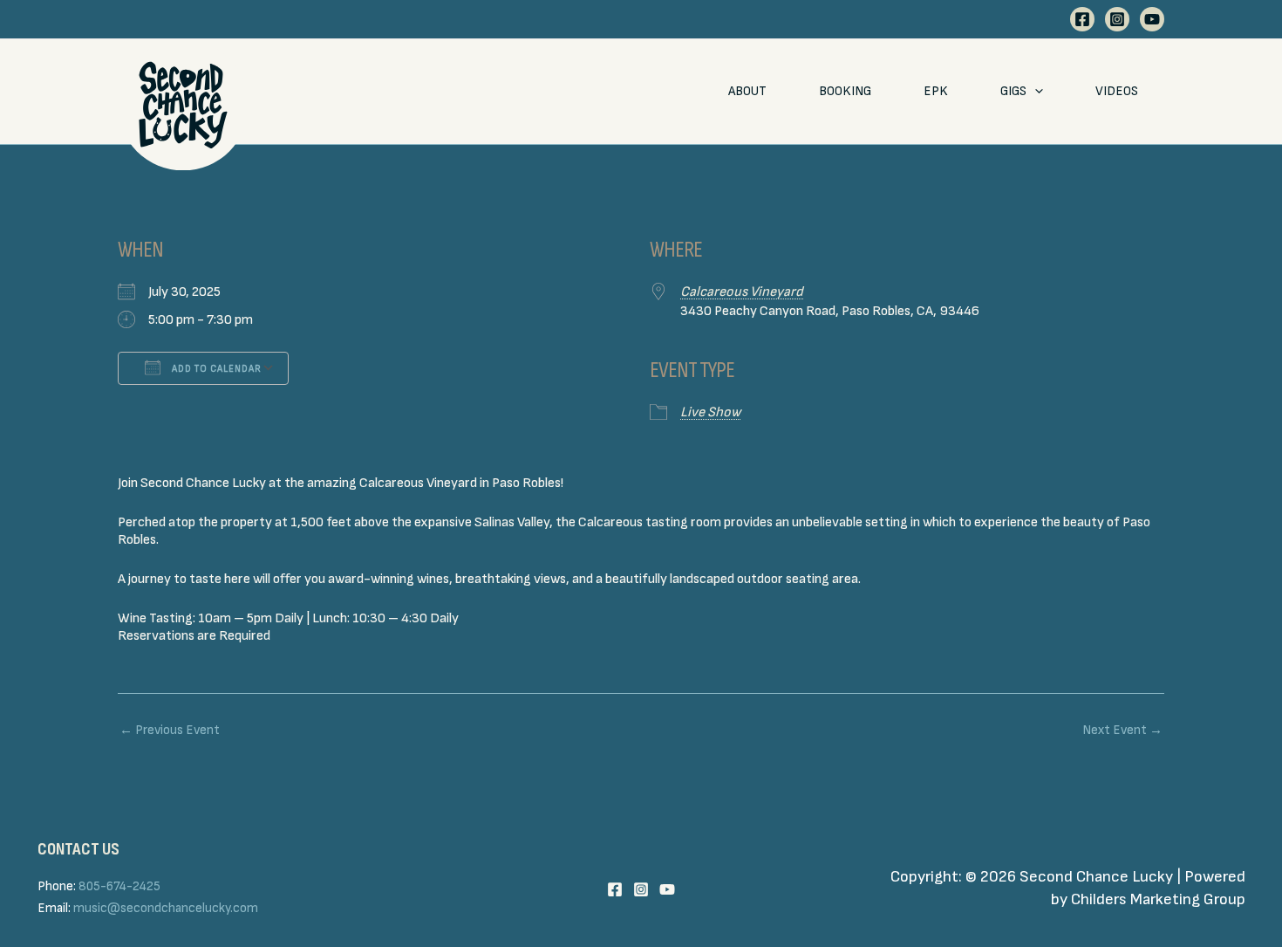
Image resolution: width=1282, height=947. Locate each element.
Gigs (1013, 91)
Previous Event (169, 730)
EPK (936, 91)
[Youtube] (1152, 19)
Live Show (710, 412)
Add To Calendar (215, 368)
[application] (1034, 91)
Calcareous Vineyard (741, 292)
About (747, 91)
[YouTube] (667, 889)
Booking (845, 91)
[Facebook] (1082, 19)
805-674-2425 (119, 886)
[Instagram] (1117, 19)
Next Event (1122, 730)
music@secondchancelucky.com (165, 908)
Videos (1116, 91)
